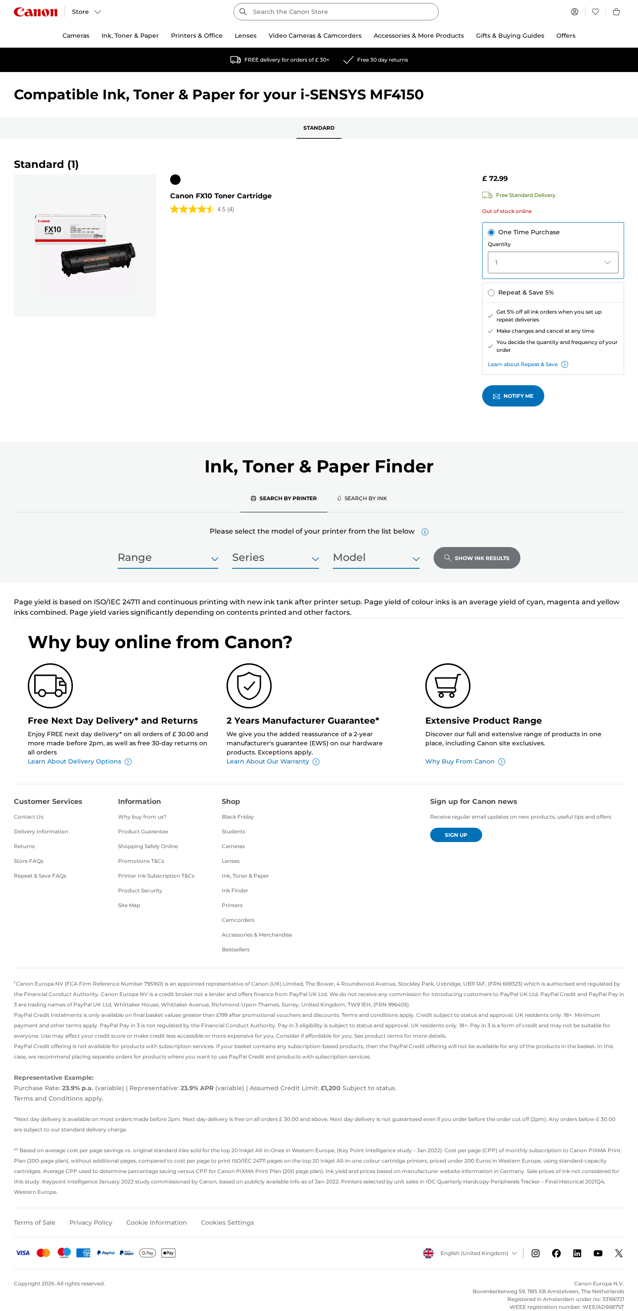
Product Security (140, 890)
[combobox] (336, 11)
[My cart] (616, 12)
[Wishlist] (595, 12)
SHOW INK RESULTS (482, 558)
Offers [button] (566, 35)
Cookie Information (156, 1222)
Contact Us (28, 816)
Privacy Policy (90, 1222)
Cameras (233, 846)
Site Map (129, 905)
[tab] (283, 498)
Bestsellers (236, 949)
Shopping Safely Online (148, 846)
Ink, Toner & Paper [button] (130, 35)
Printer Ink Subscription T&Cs (156, 875)
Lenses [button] (246, 35)
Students (233, 831)
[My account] (575, 12)
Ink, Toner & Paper (245, 875)
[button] (424, 531)
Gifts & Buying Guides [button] (510, 35)
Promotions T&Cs (141, 861)
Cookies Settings (227, 1222)
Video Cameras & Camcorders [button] (315, 35)
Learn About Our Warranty (268, 761)
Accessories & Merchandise (257, 934)
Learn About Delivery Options (74, 761)
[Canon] (35, 12)
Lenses (231, 861)
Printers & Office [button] (197, 35)
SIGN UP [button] (456, 835)
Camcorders (238, 920)
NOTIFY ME (518, 396)
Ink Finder (235, 890)
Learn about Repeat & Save (523, 364)
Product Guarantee (143, 831)
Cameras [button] (75, 35)
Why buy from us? (142, 816)
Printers (232, 905)
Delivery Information (41, 831)
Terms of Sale (35, 1222)
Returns (24, 846)
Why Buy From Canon (460, 761)
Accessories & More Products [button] (419, 35)
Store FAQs (28, 861)
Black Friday (238, 816)
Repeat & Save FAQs (40, 875)
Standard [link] (319, 128)
